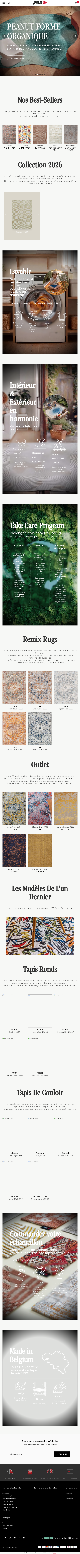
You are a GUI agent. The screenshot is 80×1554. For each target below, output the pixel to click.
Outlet (4, 1528)
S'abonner (62, 1454)
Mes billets (69, 1498)
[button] (4, 3)
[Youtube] (24, 1537)
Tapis (4, 1523)
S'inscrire (69, 1493)
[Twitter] (14, 1537)
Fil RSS (17, 1547)
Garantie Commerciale (10, 1507)
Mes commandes (72, 1496)
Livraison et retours (8, 1501)
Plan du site (6, 1510)
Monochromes (7, 1525)
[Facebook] (5, 1537)
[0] (76, 3)
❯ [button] (75, 36)
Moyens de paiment (9, 1498)
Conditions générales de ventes (13, 1496)
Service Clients (7, 1504)
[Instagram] (10, 1537)
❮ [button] (5, 36)
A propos (5, 1493)
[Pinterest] (19, 1537)
